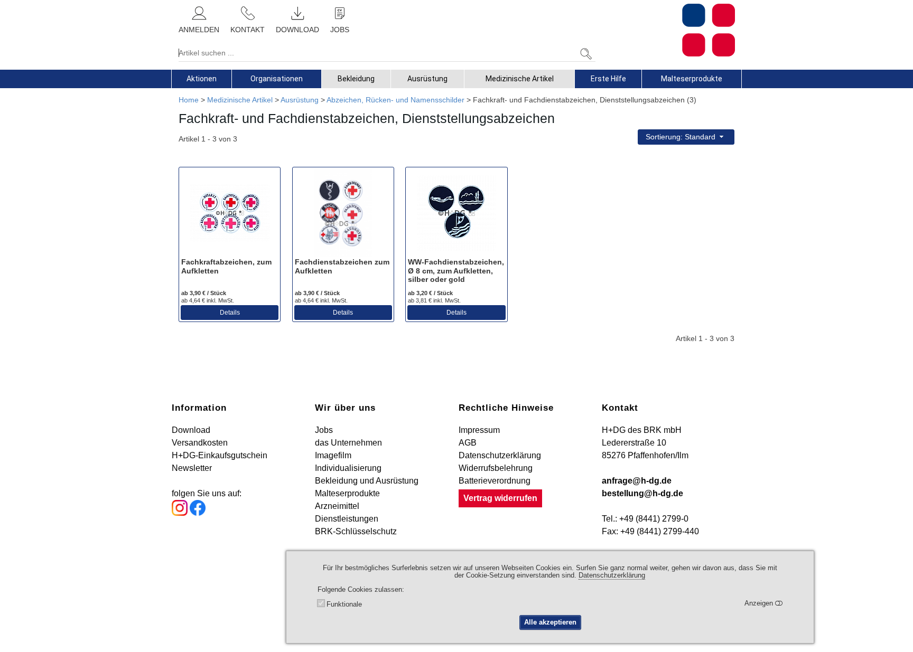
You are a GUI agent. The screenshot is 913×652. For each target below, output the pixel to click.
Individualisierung (348, 468)
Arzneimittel (337, 506)
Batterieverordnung (494, 480)
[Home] (669, 30)
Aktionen (202, 78)
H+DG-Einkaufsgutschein (219, 455)
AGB (468, 442)
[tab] (201, 78)
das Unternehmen (348, 442)
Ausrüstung (427, 78)
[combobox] (686, 137)
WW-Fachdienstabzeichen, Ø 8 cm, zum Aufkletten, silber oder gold (456, 271)
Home (189, 100)
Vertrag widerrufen (500, 498)
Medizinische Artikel (520, 78)
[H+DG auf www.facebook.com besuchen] (198, 512)
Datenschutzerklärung (500, 455)
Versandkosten (200, 442)
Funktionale (344, 604)
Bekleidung (356, 78)
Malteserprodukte (691, 78)
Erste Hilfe (608, 78)
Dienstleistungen (346, 518)
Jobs (324, 430)
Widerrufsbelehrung (496, 468)
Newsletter (192, 468)
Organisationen (276, 78)
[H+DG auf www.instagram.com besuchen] (180, 512)
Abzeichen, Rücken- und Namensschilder (395, 100)
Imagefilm (333, 455)
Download (191, 430)
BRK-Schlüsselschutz (356, 531)
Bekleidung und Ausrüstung (366, 480)
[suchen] (586, 54)
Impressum (479, 430)
